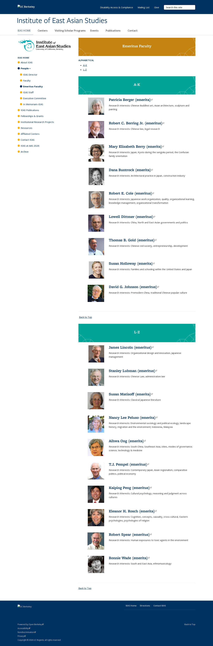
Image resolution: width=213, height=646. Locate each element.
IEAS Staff (28, 92)
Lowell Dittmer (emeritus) (132, 216)
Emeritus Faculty (33, 86)
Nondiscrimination (27, 632)
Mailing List (144, 7)
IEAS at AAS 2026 (30, 145)
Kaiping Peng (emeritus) (130, 487)
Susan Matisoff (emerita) (131, 394)
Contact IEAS (27, 139)
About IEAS (27, 62)
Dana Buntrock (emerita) (131, 169)
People (25, 68)
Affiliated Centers (30, 133)
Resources (26, 127)
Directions (145, 605)
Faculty (27, 80)
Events (94, 30)
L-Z (85, 69)
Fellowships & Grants (32, 116)
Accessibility (24, 628)
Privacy (22, 636)
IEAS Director (30, 74)
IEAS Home (23, 57)
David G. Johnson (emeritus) (134, 286)
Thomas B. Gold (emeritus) (133, 240)
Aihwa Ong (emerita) (127, 440)
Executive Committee (34, 98)
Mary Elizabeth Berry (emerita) (136, 146)
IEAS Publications (30, 110)
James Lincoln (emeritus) (131, 347)
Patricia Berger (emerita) (131, 99)
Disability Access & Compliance (116, 7)
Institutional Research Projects (37, 122)
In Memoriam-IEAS (33, 104)
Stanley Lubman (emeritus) (133, 370)
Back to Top (85, 317)
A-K (85, 65)
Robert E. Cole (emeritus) (131, 193)
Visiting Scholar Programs (70, 30)
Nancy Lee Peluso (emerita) (133, 417)
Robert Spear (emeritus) (130, 534)
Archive (25, 151)
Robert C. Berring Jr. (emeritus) (136, 123)
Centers (43, 30)
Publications (113, 30)
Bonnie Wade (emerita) (129, 557)
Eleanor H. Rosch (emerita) (133, 511)
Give (156, 7)
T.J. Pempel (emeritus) (129, 464)
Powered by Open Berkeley (31, 624)
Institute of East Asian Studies (62, 20)
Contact (133, 30)
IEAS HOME (24, 30)
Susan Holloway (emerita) (132, 263)
